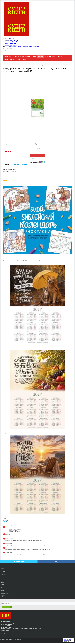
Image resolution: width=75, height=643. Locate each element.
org (17, 40)
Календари (2, 587)
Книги (1, 589)
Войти (5, 50)
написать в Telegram (11, 45)
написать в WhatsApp (12, 42)
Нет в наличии (33, 158)
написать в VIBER (10, 43)
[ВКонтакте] (39, 162)
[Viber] (41, 162)
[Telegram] (44, 162)
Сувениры (2, 592)
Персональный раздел (5, 633)
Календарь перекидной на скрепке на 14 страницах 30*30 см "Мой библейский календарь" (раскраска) (21, 260)
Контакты (2, 576)
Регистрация (9, 50)
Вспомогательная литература (7, 585)
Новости (2, 568)
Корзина (5, 52)
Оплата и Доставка (4, 593)
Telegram (11, 38)
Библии (2, 582)
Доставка (2, 571)
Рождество (2, 590)
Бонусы (2, 584)
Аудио (1, 581)
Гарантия (2, 574)
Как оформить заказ (5, 569)
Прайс (1, 596)
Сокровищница (34, 143)
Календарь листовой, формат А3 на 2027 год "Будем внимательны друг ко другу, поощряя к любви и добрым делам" (24, 345)
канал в (5, 38)
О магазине (3, 573)
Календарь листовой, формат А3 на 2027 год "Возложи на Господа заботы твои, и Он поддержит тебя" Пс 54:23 (23, 516)
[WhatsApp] (42, 162)
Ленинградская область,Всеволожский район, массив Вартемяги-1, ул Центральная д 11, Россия (26, 46)
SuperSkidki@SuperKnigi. (12, 40)
